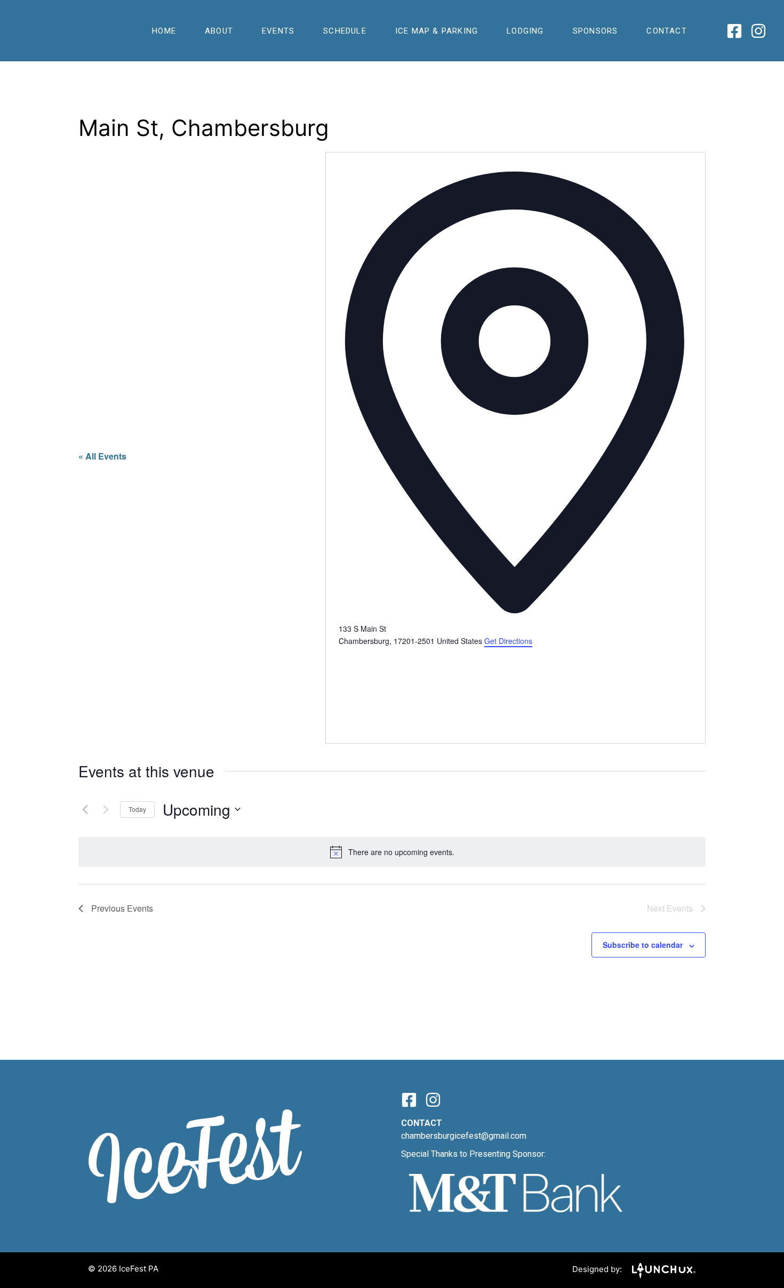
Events (278, 31)
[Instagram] (758, 31)
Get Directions (508, 640)
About (219, 31)
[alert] (392, 852)
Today (137, 809)
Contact (666, 31)
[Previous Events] (84, 809)
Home (164, 31)
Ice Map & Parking (436, 31)
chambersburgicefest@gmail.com (463, 1136)
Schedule (344, 31)
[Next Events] (105, 809)
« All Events (102, 456)
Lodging (525, 31)
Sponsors (595, 31)
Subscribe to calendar (643, 944)
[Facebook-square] (734, 31)
